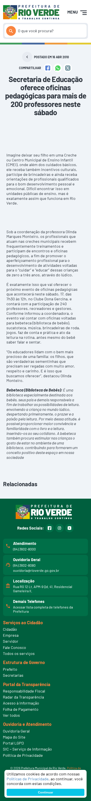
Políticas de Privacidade (28, 778)
